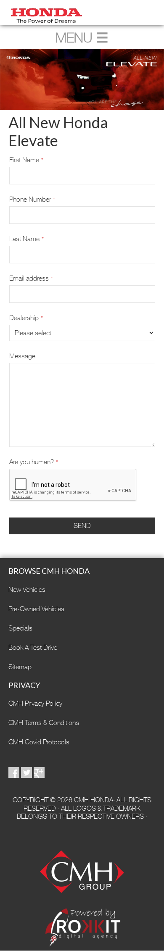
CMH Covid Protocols (38, 742)
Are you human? (33, 462)
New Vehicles (26, 590)
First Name (26, 160)
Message (22, 356)
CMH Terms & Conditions (43, 723)
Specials (20, 628)
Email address (31, 278)
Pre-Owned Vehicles (36, 609)
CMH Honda (82, 12)
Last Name (26, 239)
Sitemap (20, 667)
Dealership (26, 318)
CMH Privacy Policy (35, 703)
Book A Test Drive (32, 648)
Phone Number (32, 199)
